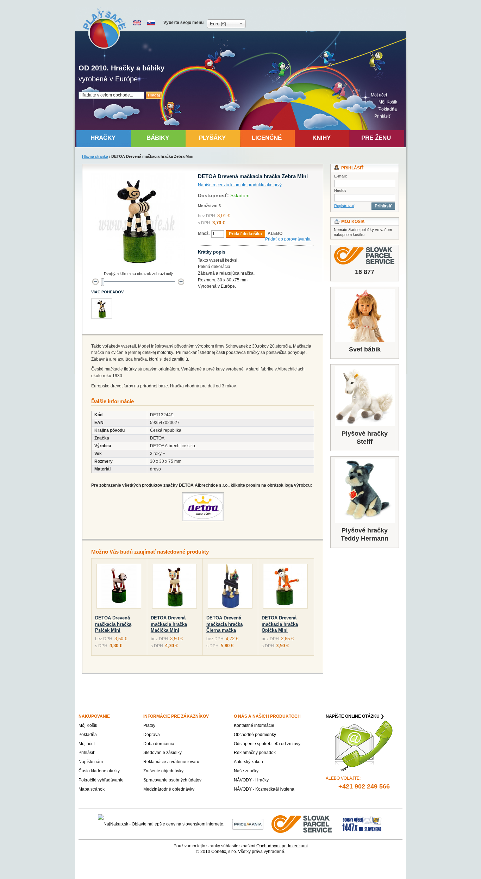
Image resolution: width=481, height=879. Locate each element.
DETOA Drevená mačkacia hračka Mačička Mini (169, 624)
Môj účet (379, 95)
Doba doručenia (158, 743)
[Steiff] (364, 396)
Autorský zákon (248, 761)
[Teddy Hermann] (364, 491)
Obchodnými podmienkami (282, 845)
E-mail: (340, 176)
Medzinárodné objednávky (168, 789)
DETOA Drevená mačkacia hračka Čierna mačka (224, 624)
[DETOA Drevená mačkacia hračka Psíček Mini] (119, 587)
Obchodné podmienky (255, 734)
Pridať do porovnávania (288, 239)
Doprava (151, 734)
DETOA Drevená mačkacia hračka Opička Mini (280, 624)
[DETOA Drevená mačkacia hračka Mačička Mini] (174, 587)
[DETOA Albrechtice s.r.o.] (203, 495)
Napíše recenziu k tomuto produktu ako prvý (240, 184)
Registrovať (344, 206)
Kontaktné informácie (254, 725)
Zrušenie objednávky (163, 770)
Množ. (204, 233)
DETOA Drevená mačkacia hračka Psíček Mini (113, 624)
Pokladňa (388, 109)
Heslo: (340, 190)
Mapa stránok (92, 789)
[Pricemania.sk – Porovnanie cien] (247, 823)
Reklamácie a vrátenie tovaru (171, 761)
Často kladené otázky (99, 770)
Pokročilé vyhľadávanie (101, 780)
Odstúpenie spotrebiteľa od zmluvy (267, 743)
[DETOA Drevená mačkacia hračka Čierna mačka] (230, 587)
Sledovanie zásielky (162, 752)
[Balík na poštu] (362, 823)
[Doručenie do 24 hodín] (302, 823)
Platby (149, 725)
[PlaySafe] (105, 28)
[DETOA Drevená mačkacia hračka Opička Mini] (285, 587)
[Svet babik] (364, 315)
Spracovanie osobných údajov (172, 780)
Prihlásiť (382, 116)
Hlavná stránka (95, 156)
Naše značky (246, 770)
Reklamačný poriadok (255, 752)
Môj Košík (388, 102)
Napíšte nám (91, 761)
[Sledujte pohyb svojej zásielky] (364, 255)
